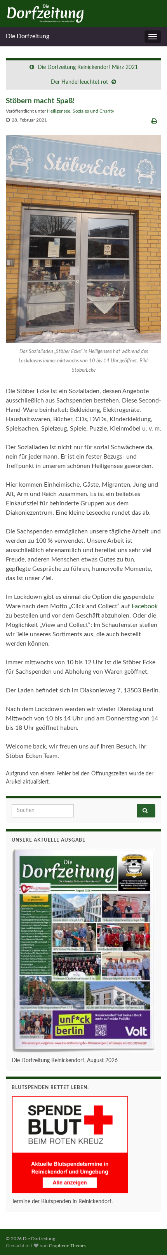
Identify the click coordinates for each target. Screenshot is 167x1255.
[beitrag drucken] (154, 121)
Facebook (145, 606)
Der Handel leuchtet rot (79, 82)
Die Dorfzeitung (27, 36)
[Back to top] (149, 1237)
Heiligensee (58, 111)
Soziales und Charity (93, 111)
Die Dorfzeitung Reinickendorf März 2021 (88, 67)
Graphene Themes (67, 1245)
